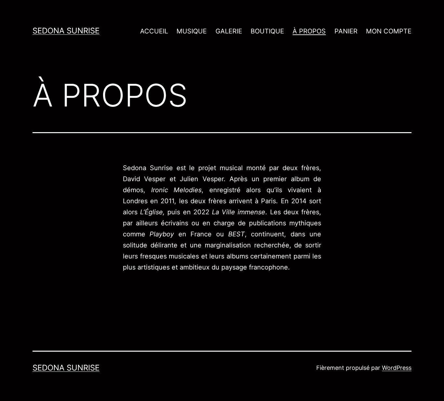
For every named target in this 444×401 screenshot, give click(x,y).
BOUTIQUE (267, 31)
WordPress (396, 367)
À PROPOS (309, 31)
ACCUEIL (154, 31)
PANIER (346, 31)
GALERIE (228, 31)
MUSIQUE (191, 31)
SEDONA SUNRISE (66, 30)
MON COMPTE (388, 31)
